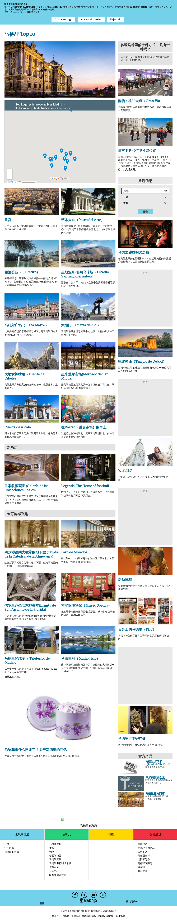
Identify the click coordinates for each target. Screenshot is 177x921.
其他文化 (142, 871)
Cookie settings (63, 19)
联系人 (55, 916)
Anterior (9, 69)
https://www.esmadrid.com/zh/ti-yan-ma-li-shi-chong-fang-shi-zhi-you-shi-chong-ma (145, 60)
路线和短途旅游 (57, 875)
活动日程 (125, 579)
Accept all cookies (91, 19)
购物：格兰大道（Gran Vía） (141, 101)
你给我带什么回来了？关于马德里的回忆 (35, 749)
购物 (51, 851)
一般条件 (65, 916)
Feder (27, 898)
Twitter (83, 894)
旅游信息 (145, 181)
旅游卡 (141, 867)
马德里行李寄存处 (132, 738)
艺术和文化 (55, 844)
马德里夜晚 (55, 859)
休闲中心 (54, 871)
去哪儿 (67, 834)
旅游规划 (155, 834)
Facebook (74, 894)
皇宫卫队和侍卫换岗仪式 (137, 150)
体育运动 (54, 867)
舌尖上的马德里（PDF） (137, 629)
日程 (111, 834)
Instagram (102, 894)
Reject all (115, 19)
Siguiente (111, 69)
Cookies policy (89, 916)
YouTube (93, 894)
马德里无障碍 (145, 863)
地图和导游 (144, 859)
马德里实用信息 (146, 847)
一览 (6, 844)
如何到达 (142, 851)
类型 (126, 203)
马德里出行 (144, 855)
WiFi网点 (125, 470)
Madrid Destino (149, 898)
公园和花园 (55, 855)
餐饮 (51, 847)
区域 (126, 197)
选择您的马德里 (12, 851)
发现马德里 (22, 834)
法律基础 (76, 916)
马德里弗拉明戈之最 (133, 252)
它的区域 (9, 847)
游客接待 (142, 844)
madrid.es (120, 916)
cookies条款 (19, 12)
